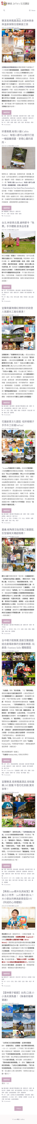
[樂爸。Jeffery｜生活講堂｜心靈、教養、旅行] (15, 3)
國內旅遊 (15, 116)
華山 (14, 520)
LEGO (8, 981)
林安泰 (25, 297)
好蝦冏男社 (5, 1097)
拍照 (22, 629)
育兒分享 (18, 977)
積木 (27, 981)
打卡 (20, 518)
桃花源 (12, 213)
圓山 (8, 297)
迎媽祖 (13, 631)
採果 (25, 878)
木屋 (8, 213)
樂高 (19, 981)
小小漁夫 (11, 1097)
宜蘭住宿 (25, 118)
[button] (4, 10)
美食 (20, 408)
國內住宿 (9, 116)
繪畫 (6, 520)
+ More (18, 1108)
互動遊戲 (17, 770)
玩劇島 (7, 772)
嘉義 (32, 1095)
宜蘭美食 (24, 871)
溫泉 (22, 122)
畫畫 (3, 520)
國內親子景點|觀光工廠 (22, 406)
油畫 (32, 518)
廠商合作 (31, 118)
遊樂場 (12, 412)
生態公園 (29, 410)
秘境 (20, 213)
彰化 (16, 1097)
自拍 (10, 520)
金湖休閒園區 (15, 1099)
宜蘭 (11, 122)
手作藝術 (15, 518)
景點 (21, 297)
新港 (26, 629)
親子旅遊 (7, 1099)
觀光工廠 (6, 412)
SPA (13, 878)
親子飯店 (27, 122)
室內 (16, 981)
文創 (32, 770)
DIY (5, 122)
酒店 (32, 122)
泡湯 (19, 122)
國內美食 (12, 406)
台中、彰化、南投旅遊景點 (11, 764)
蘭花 (10, 880)
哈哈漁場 (27, 1095)
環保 (16, 213)
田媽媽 (25, 1097)
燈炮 (19, 410)
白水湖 (30, 1097)
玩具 (23, 981)
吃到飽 (17, 878)
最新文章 (7, 120)
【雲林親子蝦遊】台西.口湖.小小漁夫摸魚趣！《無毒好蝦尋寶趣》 (18, 996)
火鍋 (32, 878)
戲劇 (29, 770)
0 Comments (7, 124)
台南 (8, 1095)
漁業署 (20, 1097)
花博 (3, 299)
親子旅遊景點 (28, 292)
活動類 (21, 292)
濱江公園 (31, 297)
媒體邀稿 (6, 211)
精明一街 (12, 772)
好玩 (11, 297)
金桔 (29, 880)
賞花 (26, 880)
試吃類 (29, 873)
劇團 (22, 770)
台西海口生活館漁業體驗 (17, 1095)
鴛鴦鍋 (6, 882)
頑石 (28, 772)
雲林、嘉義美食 (21, 1092)
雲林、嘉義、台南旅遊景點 (9, 1092)
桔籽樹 (28, 518)
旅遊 (3, 120)
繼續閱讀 (6, 112)
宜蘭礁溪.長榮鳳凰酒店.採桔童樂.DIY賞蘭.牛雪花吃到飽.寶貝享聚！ (18, 785)
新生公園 (16, 297)
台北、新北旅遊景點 (9, 290)
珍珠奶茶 (23, 410)
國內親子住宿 (23, 116)
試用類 (25, 120)
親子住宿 (13, 120)
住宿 (5, 116)
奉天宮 (11, 629)
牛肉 (3, 880)
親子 (17, 520)
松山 (23, 518)
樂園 (15, 410)
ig (7, 518)
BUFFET (6, 878)
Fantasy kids (10, 770)
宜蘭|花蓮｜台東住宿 (15, 118)
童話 (6, 880)
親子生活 (19, 120)
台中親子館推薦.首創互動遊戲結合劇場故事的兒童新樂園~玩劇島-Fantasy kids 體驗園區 (18, 644)
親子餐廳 (23, 772)
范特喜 (18, 772)
